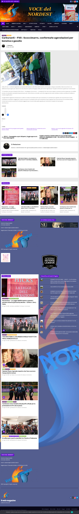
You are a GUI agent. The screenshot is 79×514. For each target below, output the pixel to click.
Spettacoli (29, 187)
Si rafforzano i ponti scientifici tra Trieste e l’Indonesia (19, 438)
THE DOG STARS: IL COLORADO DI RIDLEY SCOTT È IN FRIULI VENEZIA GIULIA (27, 160)
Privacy (40, 29)
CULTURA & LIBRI (5, 187)
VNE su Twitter (52, 509)
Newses (18, 510)
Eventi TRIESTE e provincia (14, 436)
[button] (77, 26)
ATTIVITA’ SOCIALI (33, 23)
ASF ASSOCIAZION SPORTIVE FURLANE (10, 29)
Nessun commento (7, 212)
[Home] (3, 23)
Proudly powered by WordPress (7, 510)
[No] (77, 512)
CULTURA (49, 23)
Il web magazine (5, 19)
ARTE (24, 23)
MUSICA (20, 26)
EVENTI (71, 23)
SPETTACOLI (24, 29)
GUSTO (13, 26)
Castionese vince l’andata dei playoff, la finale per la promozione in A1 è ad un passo (28, 170)
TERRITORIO (32, 29)
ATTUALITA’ (42, 23)
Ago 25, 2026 (6, 210)
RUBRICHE (37, 26)
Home (7, 23)
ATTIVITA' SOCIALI (5, 436)
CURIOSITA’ (56, 23)
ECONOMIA (64, 23)
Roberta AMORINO (14, 210)
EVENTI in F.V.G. (68, 187)
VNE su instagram (45, 509)
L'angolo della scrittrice (7, 189)
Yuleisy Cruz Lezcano (16, 375)
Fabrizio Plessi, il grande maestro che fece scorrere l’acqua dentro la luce (67, 160)
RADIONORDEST (28, 26)
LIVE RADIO (68, 509)
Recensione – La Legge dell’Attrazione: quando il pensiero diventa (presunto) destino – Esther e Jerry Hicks (10, 209)
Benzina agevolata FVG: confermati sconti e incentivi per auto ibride (36, 129)
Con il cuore (52, 187)
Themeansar (23, 510)
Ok (72, 512)
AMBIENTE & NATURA (16, 23)
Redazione (10, 45)
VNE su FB (58, 509)
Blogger (63, 509)
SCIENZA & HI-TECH (53, 26)
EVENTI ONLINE (5, 26)
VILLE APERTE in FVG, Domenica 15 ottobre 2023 (61, 286)
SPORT (44, 26)
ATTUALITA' (4, 35)
